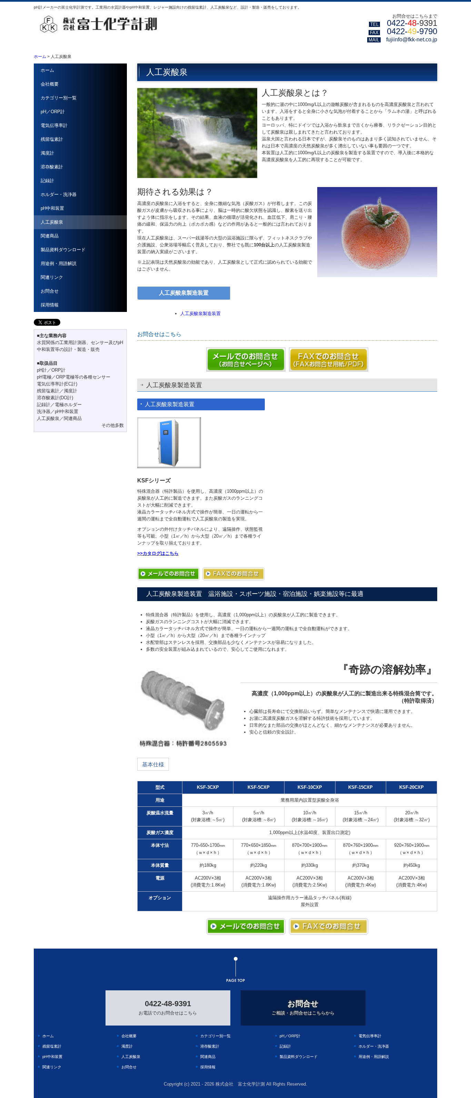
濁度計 (47, 153)
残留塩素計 (52, 139)
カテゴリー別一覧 (59, 97)
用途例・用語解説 (59, 263)
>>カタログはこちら (158, 553)
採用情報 (50, 304)
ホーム (47, 70)
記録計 (47, 180)
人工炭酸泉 (52, 222)
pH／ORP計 (53, 111)
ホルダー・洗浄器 (59, 194)
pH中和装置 (52, 208)
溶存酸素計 (52, 166)
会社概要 (50, 84)
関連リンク (52, 277)
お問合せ (50, 291)
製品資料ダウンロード (63, 249)
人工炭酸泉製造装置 (200, 313)
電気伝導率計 (54, 125)
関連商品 (50, 235)
